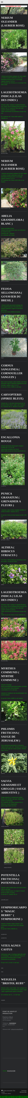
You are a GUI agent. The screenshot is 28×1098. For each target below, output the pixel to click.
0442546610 (12, 1023)
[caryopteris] (14, 419)
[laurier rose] (14, 39)
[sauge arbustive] (12, 817)
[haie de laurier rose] (14, 62)
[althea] (14, 574)
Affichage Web (23, 1092)
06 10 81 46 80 (11, 1071)
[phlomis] (14, 763)
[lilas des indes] (13, 136)
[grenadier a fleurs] (14, 529)
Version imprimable (7, 1090)
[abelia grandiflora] (14, 247)
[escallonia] (13, 469)
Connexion (24, 1090)
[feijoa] (14, 324)
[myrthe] (14, 710)
